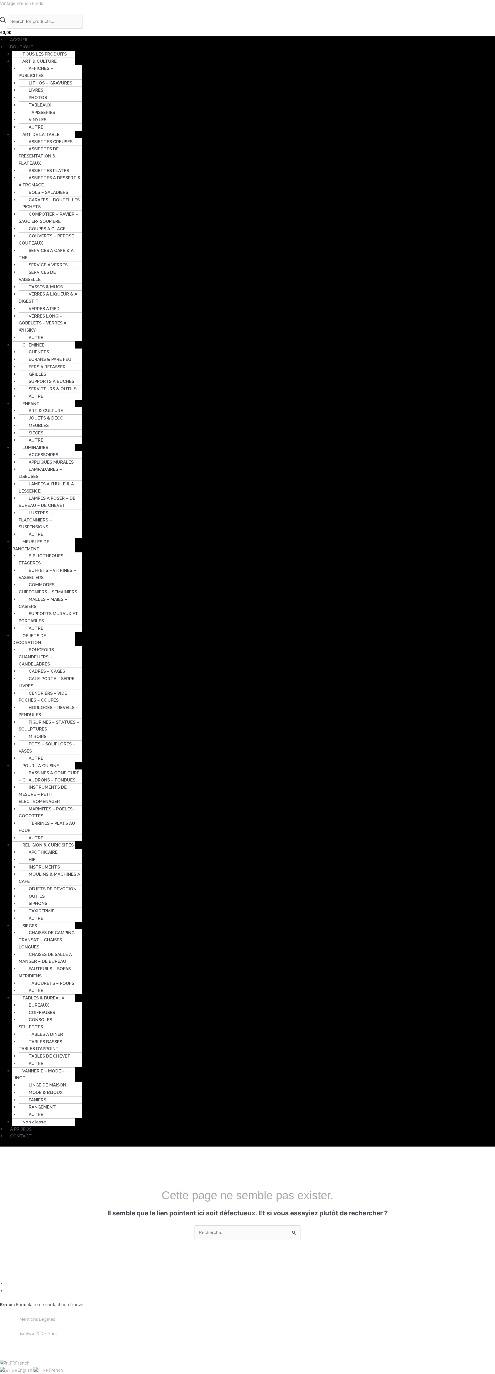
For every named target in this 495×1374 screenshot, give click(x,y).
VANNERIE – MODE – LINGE (38, 1074)
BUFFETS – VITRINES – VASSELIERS (47, 574)
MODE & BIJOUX (46, 1092)
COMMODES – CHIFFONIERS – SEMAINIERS (48, 588)
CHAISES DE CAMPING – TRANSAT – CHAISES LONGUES (48, 940)
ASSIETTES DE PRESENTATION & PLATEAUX (39, 156)
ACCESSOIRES (43, 454)
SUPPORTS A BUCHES (51, 381)
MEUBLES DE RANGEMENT (30, 545)
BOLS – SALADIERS (48, 192)
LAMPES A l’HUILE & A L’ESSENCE (46, 487)
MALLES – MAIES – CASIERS (43, 603)
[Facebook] (8, 1283)
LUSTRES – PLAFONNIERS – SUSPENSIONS (35, 520)
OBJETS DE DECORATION (29, 639)
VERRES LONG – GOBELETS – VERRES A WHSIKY (42, 323)
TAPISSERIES (42, 112)
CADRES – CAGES (47, 671)
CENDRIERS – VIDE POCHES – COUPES (43, 697)
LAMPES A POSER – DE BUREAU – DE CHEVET (47, 502)
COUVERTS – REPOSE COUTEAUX (46, 239)
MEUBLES (39, 425)
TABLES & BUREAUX (43, 998)
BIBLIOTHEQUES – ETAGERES (43, 559)
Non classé (34, 1122)
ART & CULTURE (46, 410)
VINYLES (37, 119)
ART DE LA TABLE (41, 134)
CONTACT (21, 1136)
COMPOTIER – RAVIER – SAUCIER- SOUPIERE (48, 218)
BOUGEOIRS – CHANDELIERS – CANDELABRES (38, 657)
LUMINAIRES (35, 447)
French (22, 1363)
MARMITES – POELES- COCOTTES (46, 812)
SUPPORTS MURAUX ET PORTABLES (48, 617)
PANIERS (37, 1100)
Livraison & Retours (37, 1333)
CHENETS (39, 352)
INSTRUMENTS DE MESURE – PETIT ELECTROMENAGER (43, 794)
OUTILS (37, 896)
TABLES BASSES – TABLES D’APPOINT (42, 1045)
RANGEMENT (42, 1107)
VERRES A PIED (44, 308)
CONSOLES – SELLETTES (37, 1023)
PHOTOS (38, 97)
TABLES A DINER (46, 1034)
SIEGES (36, 433)
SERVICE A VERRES (48, 264)
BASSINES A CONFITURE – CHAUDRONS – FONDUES (49, 776)
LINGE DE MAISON (47, 1085)
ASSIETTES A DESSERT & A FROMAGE (50, 181)
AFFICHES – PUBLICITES (36, 72)
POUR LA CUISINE (40, 765)
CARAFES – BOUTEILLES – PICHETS (49, 203)
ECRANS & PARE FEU (50, 359)
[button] (250, 47)
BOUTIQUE (21, 47)
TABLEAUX (40, 105)
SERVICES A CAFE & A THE (46, 254)
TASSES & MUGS (46, 287)
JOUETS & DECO (46, 418)
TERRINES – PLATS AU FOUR (47, 827)
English (25, 1370)
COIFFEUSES (42, 1012)
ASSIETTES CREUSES (50, 141)
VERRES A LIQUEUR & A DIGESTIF (48, 298)
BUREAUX (39, 1005)
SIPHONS (38, 903)
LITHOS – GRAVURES (50, 83)
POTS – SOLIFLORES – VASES (47, 747)
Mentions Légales (37, 1319)
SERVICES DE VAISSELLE (37, 276)
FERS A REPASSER (47, 366)
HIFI (33, 859)
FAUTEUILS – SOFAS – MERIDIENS (46, 972)
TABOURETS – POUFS (51, 983)
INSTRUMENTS (44, 867)
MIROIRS (37, 736)
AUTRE (36, 127)
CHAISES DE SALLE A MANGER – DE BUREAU (45, 958)
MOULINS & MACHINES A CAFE (49, 878)
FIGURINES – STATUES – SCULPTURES (49, 726)
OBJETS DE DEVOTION (52, 888)
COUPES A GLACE (47, 228)
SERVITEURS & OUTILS (52, 388)
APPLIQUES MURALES (51, 462)
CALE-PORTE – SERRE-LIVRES (47, 682)
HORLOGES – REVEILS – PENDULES (48, 711)
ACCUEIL (19, 39)
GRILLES (37, 374)
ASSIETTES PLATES (49, 170)
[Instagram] (8, 1291)
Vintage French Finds (21, 3)
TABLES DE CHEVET (49, 1056)
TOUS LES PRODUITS (44, 54)
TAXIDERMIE (41, 911)
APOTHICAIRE (43, 852)
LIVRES (36, 90)
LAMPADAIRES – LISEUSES (40, 473)
